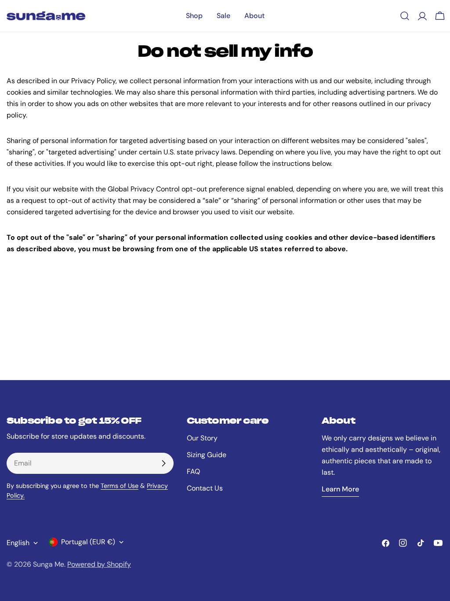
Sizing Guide (206, 454)
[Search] (405, 16)
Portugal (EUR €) (88, 541)
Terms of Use (119, 486)
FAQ (193, 471)
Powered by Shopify (99, 564)
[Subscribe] (163, 463)
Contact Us (205, 488)
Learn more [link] (340, 489)
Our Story (202, 438)
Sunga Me (48, 564)
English (18, 542)
